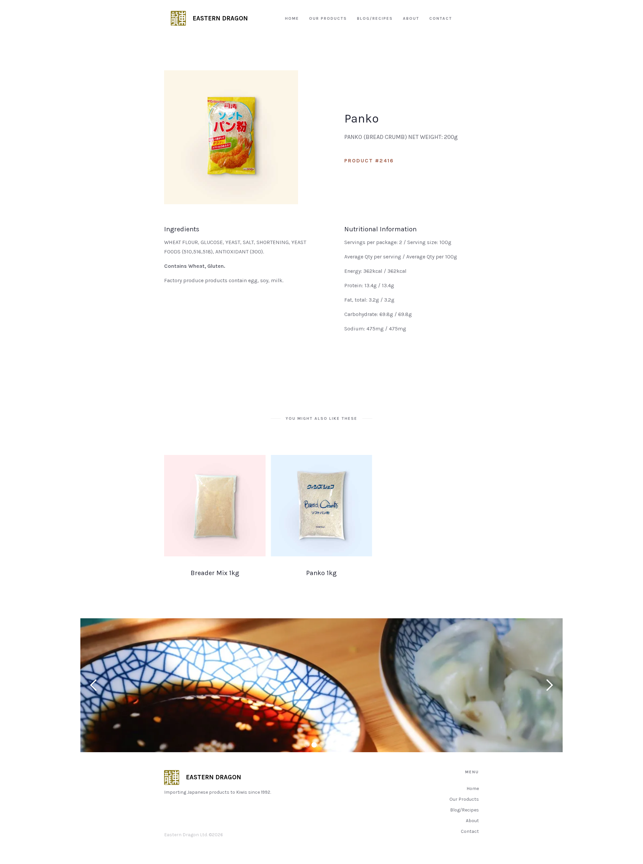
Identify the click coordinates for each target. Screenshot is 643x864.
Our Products (464, 799)
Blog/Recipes (464, 810)
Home (473, 788)
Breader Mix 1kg (215, 573)
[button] (93, 685)
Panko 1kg (321, 573)
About (472, 820)
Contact (470, 831)
